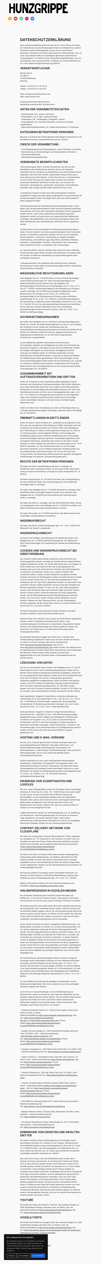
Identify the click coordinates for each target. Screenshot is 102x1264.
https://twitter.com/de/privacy (63, 1060)
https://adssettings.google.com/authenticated (42, 1039)
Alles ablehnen (24, 1255)
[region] (26, 1247)
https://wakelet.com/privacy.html (37, 1117)
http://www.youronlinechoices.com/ (39, 647)
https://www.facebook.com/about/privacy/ (55, 1015)
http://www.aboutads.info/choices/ (39, 645)
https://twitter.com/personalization (37, 1062)
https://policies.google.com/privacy (34, 1036)
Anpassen (11, 1255)
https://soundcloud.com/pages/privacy (39, 1127)
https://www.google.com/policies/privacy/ (55, 1210)
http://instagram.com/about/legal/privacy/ (64, 1052)
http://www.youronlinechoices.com (45, 1021)
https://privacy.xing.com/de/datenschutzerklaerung (44, 1106)
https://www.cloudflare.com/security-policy (46, 886)
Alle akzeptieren (38, 1255)
